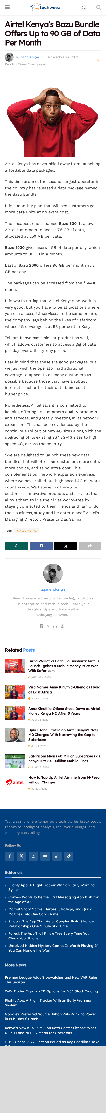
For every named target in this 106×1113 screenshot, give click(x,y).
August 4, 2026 (41, 677)
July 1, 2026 (38, 746)
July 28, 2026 (39, 719)
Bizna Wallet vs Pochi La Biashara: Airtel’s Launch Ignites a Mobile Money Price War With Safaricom (63, 666)
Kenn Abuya (29, 57)
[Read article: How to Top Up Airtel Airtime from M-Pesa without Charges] (15, 782)
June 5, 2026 (39, 788)
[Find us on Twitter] (21, 856)
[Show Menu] (7, 7)
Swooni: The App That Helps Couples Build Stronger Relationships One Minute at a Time (51, 923)
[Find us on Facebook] (9, 856)
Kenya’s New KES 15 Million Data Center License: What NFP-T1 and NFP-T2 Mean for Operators (50, 1030)
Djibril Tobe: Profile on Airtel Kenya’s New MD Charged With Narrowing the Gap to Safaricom (63, 735)
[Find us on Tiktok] (68, 856)
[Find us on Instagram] (33, 856)
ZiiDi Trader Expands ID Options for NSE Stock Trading (51, 991)
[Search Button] (98, 7)
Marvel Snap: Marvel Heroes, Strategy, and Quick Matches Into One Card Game (50, 911)
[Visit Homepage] (45, 7)
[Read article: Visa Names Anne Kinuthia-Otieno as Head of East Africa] (15, 692)
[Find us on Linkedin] (57, 856)
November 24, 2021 (63, 57)
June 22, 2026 (40, 767)
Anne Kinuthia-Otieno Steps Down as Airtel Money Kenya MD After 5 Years (64, 711)
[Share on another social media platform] (90, 546)
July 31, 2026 (39, 698)
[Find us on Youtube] (45, 856)
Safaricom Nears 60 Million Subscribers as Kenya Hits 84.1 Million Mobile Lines (64, 758)
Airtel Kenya (27, 530)
